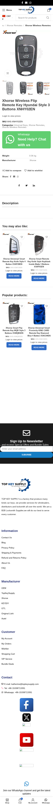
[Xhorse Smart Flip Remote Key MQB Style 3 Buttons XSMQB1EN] (14, 314)
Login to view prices (11, 116)
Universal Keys (21, 125)
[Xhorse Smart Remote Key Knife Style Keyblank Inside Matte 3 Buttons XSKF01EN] (39, 245)
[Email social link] (26, 2)
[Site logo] (27, 10)
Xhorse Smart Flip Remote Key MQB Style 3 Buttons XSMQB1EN (14, 330)
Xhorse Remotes (14, 25)
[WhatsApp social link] (30, 2)
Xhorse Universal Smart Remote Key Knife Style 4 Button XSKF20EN (14, 261)
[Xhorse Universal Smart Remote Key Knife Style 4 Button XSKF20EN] (14, 245)
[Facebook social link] (22, 2)
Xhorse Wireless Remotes (38, 25)
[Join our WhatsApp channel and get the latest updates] (26, 784)
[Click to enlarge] (7, 73)
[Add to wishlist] (21, 237)
